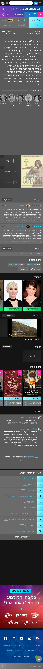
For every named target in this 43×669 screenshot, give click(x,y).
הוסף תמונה (7, 347)
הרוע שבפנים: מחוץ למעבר (25, 513)
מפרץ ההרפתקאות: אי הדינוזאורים (22, 519)
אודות (38, 645)
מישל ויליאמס (14, 309)
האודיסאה (32, 484)
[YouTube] (21, 638)
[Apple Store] (29, 638)
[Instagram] (13, 638)
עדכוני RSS (23, 645)
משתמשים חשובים (10, 645)
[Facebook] (5, 638)
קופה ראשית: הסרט (28, 531)
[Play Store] (37, 638)
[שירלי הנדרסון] (37, 95)
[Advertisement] (21, 132)
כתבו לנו (10, 650)
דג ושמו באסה (30, 525)
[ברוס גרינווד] (11, 95)
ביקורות (19, 14)
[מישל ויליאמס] (28, 95)
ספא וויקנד (31, 502)
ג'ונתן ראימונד (13, 265)
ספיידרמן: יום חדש (28, 478)
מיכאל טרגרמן (21, 226)
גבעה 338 (32, 507)
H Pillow (22, 205)
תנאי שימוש (32, 650)
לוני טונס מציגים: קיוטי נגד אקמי (23, 496)
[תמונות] (10, 178)
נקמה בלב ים (31, 490)
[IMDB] (10, 20)
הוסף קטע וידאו (8, 315)
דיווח (32, 645)
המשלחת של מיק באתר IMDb (30, 253)
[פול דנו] (20, 95)
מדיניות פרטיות (20, 650)
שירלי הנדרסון (33, 309)
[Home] (35, 3)
